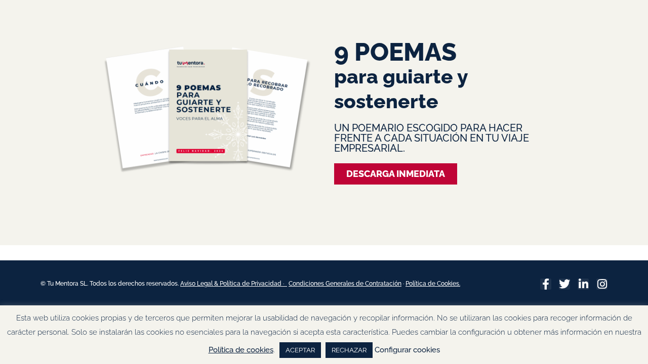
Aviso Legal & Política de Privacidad (231, 283)
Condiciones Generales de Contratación (345, 283)
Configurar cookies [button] (407, 349)
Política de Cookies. (433, 283)
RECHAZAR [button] (349, 350)
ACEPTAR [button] (300, 350)
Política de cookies (241, 349)
